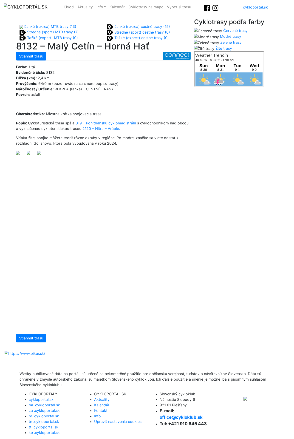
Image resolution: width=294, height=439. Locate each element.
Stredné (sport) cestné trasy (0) (141, 32)
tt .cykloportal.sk (43, 427)
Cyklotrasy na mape (145, 7)
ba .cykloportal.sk (44, 405)
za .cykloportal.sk (44, 410)
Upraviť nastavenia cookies (117, 421)
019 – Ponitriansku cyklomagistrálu (106, 123)
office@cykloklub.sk (181, 417)
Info (99, 7)
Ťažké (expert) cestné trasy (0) (141, 37)
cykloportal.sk (255, 7)
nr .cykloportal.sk (44, 416)
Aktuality (85, 7)
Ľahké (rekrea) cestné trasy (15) (141, 26)
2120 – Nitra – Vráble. (101, 128)
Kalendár (117, 7)
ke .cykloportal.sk (44, 432)
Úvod (69, 7)
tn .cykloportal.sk (44, 421)
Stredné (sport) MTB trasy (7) (52, 32)
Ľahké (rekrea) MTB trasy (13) (49, 26)
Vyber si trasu (179, 7)
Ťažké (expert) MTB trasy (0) (52, 37)
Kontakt (100, 410)
